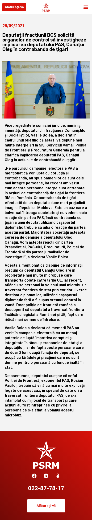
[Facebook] (34, 476)
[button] (86, 7)
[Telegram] (46, 476)
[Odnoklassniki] (58, 476)
